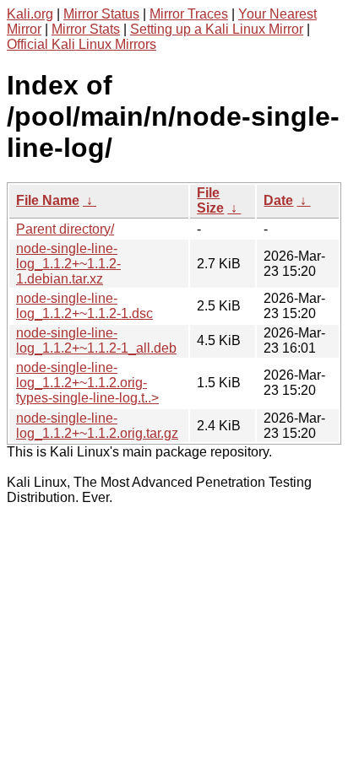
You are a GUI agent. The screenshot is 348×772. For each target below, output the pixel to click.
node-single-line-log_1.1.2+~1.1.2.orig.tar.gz (97, 425)
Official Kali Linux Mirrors (81, 44)
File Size (210, 200)
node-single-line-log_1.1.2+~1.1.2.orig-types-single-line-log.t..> (87, 382)
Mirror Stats (86, 29)
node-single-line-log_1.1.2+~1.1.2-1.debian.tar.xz (68, 263)
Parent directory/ (65, 229)
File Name (47, 200)
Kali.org (30, 14)
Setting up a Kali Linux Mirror (216, 29)
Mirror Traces (189, 14)
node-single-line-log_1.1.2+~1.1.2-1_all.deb (96, 340)
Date (278, 200)
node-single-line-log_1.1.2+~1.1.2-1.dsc (84, 306)
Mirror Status (101, 14)
